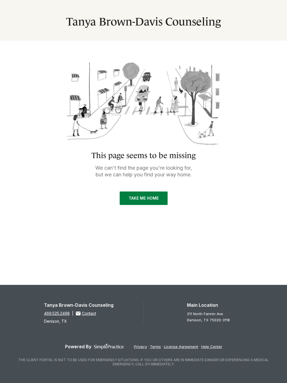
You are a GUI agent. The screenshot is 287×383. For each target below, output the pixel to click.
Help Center (211, 346)
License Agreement (181, 346)
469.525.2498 (57, 313)
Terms (155, 346)
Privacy (140, 346)
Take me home (144, 198)
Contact (89, 313)
